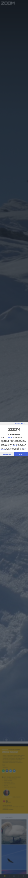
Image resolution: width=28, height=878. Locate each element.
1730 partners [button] (9, 437)
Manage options (7, 454)
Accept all (21, 454)
